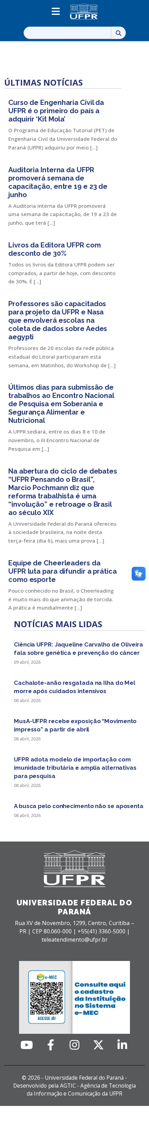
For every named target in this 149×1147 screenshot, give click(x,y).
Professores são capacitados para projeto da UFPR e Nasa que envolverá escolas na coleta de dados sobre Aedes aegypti (57, 320)
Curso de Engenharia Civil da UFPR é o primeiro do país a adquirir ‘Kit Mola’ (56, 110)
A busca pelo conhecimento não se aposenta (78, 806)
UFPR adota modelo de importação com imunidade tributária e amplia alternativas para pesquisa (75, 767)
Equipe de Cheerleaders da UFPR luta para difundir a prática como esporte (62, 571)
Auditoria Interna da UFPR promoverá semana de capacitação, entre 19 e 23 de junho (57, 182)
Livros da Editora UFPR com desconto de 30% (54, 249)
